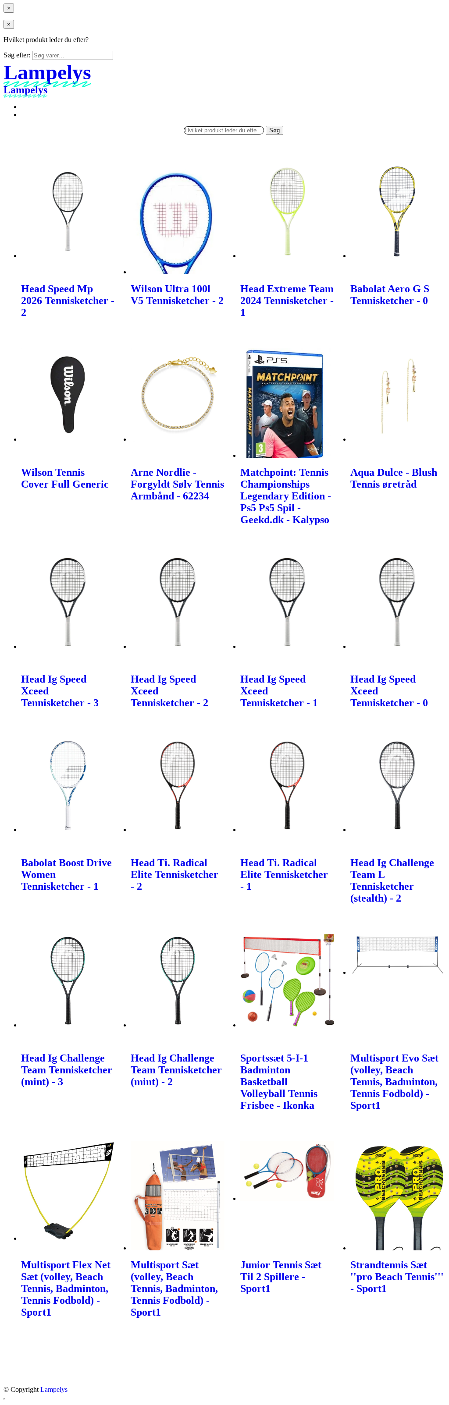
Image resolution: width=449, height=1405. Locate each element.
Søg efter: (17, 55)
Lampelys (54, 1389)
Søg (274, 130)
